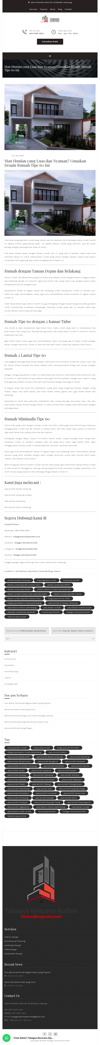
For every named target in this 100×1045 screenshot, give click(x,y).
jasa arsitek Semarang (18, 798)
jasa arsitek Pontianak (46, 793)
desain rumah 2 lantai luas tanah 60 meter (27, 594)
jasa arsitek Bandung (79, 757)
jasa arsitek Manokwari (44, 779)
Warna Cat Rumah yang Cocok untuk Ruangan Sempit (28, 715)
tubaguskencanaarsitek (26, 549)
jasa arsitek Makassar (43, 775)
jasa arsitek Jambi (16, 770)
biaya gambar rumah (46, 580)
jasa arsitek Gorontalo (54, 766)
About (52, 9)
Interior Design (11, 937)
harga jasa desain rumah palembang (24, 603)
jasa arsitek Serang (44, 798)
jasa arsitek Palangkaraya (69, 784)
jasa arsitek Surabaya (17, 802)
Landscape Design (12, 945)
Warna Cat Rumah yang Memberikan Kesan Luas (26, 722)
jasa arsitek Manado (17, 779)
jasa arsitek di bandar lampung (63, 603)
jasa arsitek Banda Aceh (19, 757)
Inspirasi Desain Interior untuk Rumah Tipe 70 (74, 631)
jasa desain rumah (52, 607)
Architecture (21, 571)
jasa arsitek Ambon (57, 752)
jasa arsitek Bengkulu (48, 761)
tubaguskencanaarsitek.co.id (26, 536)
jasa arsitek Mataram (71, 779)
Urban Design (10, 949)
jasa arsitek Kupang (17, 775)
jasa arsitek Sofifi (69, 798)
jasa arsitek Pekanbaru (18, 793)
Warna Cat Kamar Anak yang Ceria (19, 709)
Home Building (46, 571)
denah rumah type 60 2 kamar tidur (24, 585)
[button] (6, 1038)
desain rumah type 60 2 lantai (68, 594)
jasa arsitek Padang (41, 784)
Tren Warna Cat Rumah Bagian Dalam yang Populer (27, 703)
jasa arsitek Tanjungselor (78, 802)
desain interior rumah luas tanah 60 (53, 589)
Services (33, 9)
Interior (57, 571)
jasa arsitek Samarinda (74, 793)
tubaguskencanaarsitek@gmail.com (28, 1016)
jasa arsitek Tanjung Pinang (47, 802)
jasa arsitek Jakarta (80, 766)
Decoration (33, 571)
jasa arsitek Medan (16, 784)
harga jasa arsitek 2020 (59, 598)
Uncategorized (11, 684)
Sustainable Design (13, 953)
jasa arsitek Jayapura (41, 770)
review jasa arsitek (51, 612)
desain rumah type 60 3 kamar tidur (24, 598)
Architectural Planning (14, 941)
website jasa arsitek (17, 617)
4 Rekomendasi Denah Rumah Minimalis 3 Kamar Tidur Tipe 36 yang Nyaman (27, 631)
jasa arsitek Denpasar (75, 761)
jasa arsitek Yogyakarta (18, 807)
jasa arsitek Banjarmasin (19, 761)
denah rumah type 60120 (19, 589)
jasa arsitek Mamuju (70, 775)
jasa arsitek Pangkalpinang (72, 789)
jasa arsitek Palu (44, 789)
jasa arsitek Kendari (67, 770)
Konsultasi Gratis (50, 41)
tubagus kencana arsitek (78, 612)
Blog (60, 9)
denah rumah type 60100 (58, 585)
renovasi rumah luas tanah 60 (21, 612)
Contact (68, 9)
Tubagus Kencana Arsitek (26, 543)
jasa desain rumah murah (79, 607)
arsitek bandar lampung (19, 580)
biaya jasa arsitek (71, 580)
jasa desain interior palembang (22, 607)
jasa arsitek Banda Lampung (50, 757)
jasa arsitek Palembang (18, 789)
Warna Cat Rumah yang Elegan (18, 728)
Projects (43, 9)
